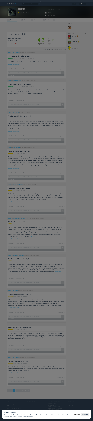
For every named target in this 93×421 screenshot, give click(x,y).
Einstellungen (77, 414)
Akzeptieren (85, 414)
